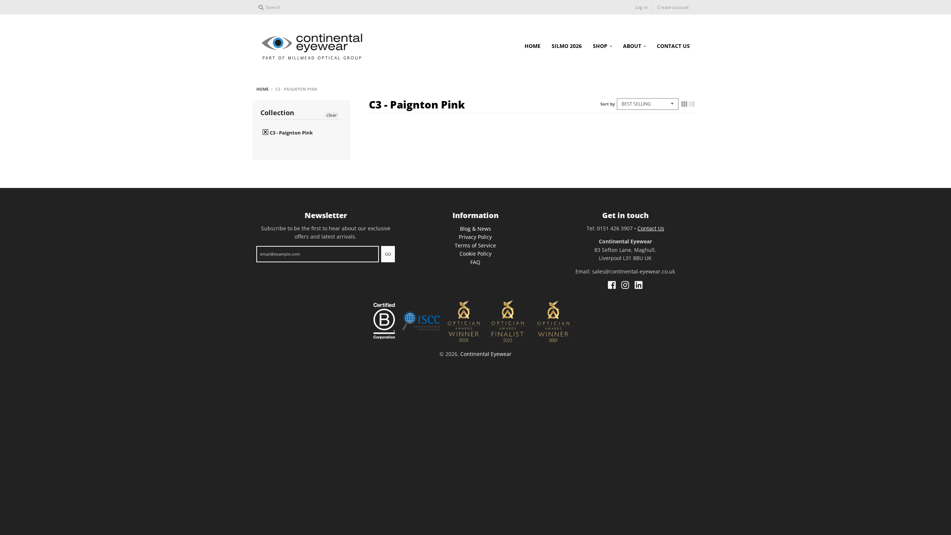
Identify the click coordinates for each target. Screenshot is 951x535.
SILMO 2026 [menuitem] (567, 45)
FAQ (475, 262)
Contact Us (650, 228)
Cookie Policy (475, 253)
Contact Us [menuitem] (673, 45)
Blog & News (475, 228)
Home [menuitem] (533, 45)
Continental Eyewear (486, 353)
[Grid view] (684, 104)
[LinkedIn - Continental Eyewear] (638, 285)
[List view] (692, 104)
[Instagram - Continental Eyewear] (625, 285)
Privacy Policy (475, 236)
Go (388, 254)
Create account (673, 7)
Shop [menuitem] (600, 45)
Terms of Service (475, 245)
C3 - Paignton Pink (291, 132)
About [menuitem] (632, 45)
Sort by (607, 104)
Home (262, 89)
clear (332, 115)
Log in (641, 7)
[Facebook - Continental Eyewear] (611, 285)
